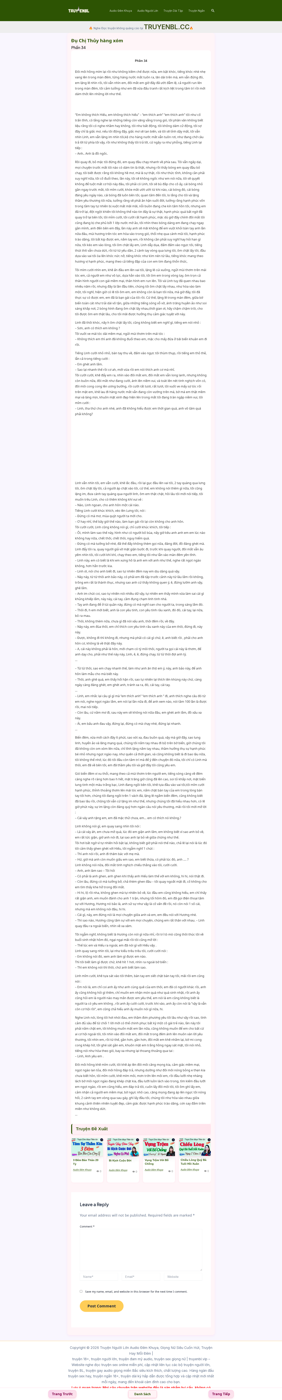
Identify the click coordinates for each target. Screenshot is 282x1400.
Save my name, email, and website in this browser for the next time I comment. (136, 1291)
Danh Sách (142, 1394)
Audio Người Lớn (147, 10)
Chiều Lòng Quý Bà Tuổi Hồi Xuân (193, 1161)
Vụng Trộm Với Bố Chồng (157, 1162)
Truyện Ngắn (196, 10)
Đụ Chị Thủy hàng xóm (97, 40)
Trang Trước (62, 1394)
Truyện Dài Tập (173, 10)
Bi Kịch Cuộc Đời (120, 1160)
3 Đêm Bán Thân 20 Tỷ (85, 1162)
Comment (87, 1226)
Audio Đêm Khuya (121, 10)
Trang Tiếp (221, 1394)
